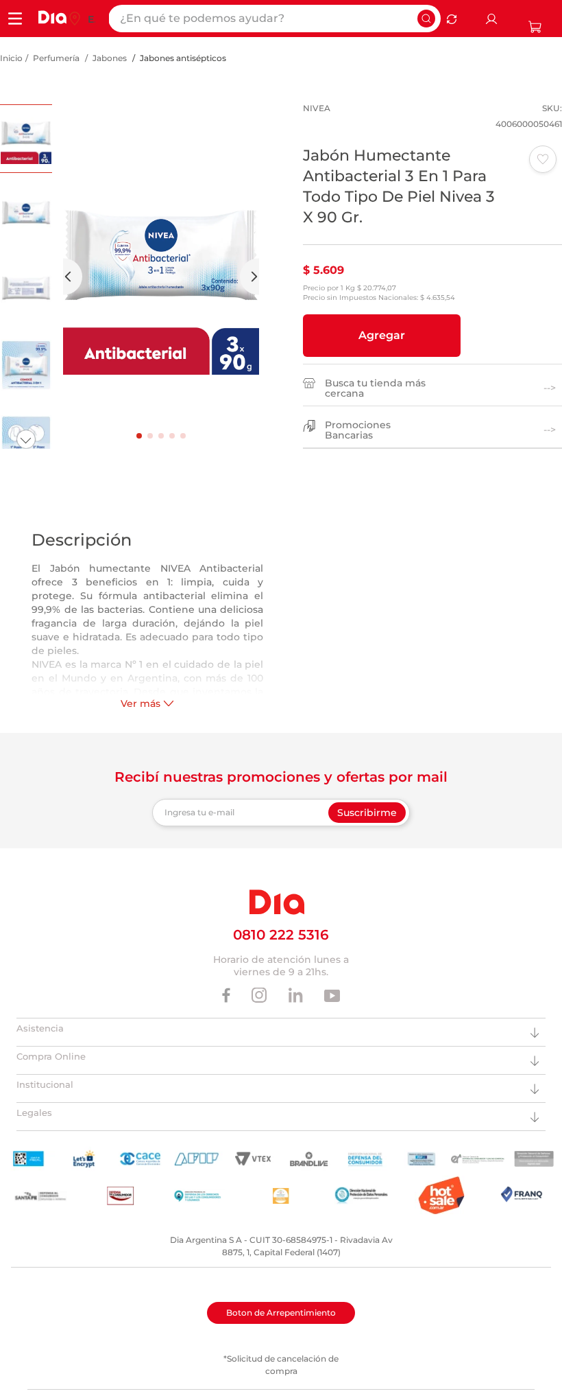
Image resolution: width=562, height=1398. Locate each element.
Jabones (110, 58)
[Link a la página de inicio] (11, 58)
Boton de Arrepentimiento (281, 1312)
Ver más (140, 703)
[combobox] (274, 18)
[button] (382, 335)
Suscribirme (367, 812)
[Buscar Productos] (426, 18)
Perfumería (56, 58)
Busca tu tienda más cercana (375, 388)
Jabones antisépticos (183, 58)
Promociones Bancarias (358, 430)
